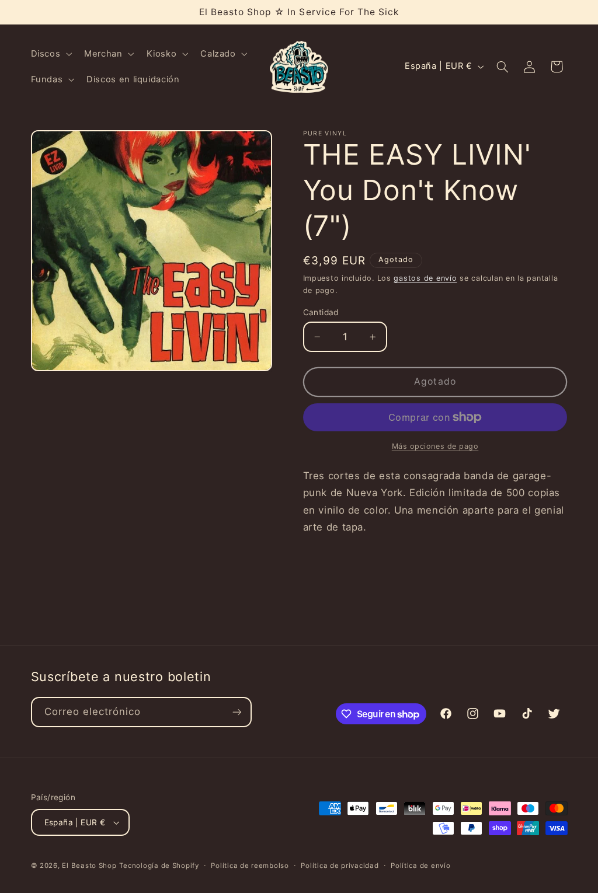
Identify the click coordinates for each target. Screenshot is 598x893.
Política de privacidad (339, 865)
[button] (50, 54)
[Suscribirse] (236, 712)
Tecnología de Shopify (159, 865)
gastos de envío (425, 278)
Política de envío (421, 865)
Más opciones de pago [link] (435, 446)
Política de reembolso (249, 865)
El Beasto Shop (89, 865)
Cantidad (321, 312)
